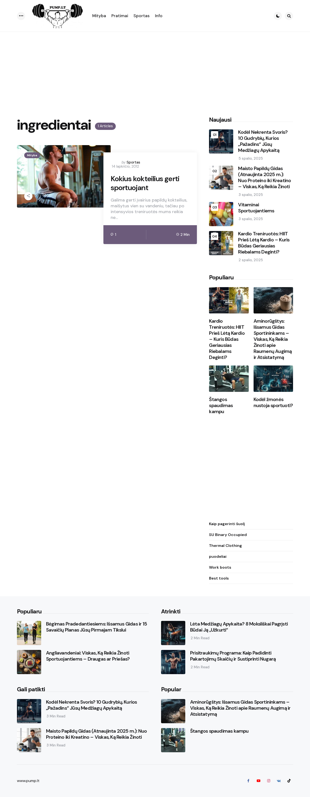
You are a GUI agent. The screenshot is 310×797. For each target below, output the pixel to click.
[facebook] (248, 781)
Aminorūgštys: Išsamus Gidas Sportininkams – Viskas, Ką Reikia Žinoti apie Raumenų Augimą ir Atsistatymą (273, 339)
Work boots (220, 567)
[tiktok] (289, 781)
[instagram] (268, 781)
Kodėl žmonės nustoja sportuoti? (273, 403)
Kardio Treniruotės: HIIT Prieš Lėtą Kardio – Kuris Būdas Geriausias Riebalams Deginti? (263, 243)
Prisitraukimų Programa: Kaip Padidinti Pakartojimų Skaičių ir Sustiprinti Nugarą (233, 656)
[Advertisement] (155, 68)
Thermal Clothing (225, 545)
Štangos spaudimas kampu (221, 406)
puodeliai (217, 556)
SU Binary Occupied (228, 534)
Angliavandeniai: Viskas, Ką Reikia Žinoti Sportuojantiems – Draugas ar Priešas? (88, 656)
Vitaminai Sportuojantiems (256, 208)
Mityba (32, 155)
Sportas (133, 162)
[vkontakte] (279, 781)
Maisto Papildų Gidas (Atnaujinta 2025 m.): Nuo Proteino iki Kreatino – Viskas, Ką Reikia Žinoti (264, 178)
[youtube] (258, 781)
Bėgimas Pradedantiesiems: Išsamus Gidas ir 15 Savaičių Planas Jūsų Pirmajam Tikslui (96, 627)
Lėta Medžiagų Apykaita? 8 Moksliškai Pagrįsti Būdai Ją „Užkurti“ (239, 627)
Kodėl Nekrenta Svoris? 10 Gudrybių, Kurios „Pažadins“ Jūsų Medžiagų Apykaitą (262, 141)
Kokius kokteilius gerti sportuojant (145, 183)
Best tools (219, 578)
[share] (28, 196)
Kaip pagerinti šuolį (227, 524)
